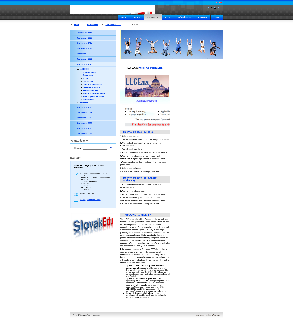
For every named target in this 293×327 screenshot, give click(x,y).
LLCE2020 (84, 69)
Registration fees (90, 90)
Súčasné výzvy (184, 17)
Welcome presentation (151, 68)
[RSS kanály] (219, 8)
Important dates (90, 72)
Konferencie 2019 (84, 107)
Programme (88, 81)
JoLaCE (136, 17)
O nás (216, 17)
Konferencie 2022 (84, 54)
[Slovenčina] (217, 2)
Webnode (216, 315)
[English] (220, 2)
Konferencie (152, 17)
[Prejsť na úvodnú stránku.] (117, 9)
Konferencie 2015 (84, 128)
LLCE (167, 17)
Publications (88, 100)
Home (123, 17)
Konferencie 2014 (84, 134)
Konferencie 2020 (113, 25)
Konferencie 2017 (84, 118)
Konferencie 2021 (84, 59)
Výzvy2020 (84, 103)
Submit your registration (94, 93)
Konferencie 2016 (84, 123)
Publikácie (202, 17)
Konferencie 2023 (84, 48)
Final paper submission (93, 97)
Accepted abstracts (91, 87)
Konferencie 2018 (84, 112)
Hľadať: (77, 148)
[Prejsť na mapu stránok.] (212, 8)
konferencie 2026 (84, 33)
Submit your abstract (92, 84)
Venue (85, 78)
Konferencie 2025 (84, 38)
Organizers (88, 75)
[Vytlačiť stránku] (215, 8)
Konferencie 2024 (84, 43)
